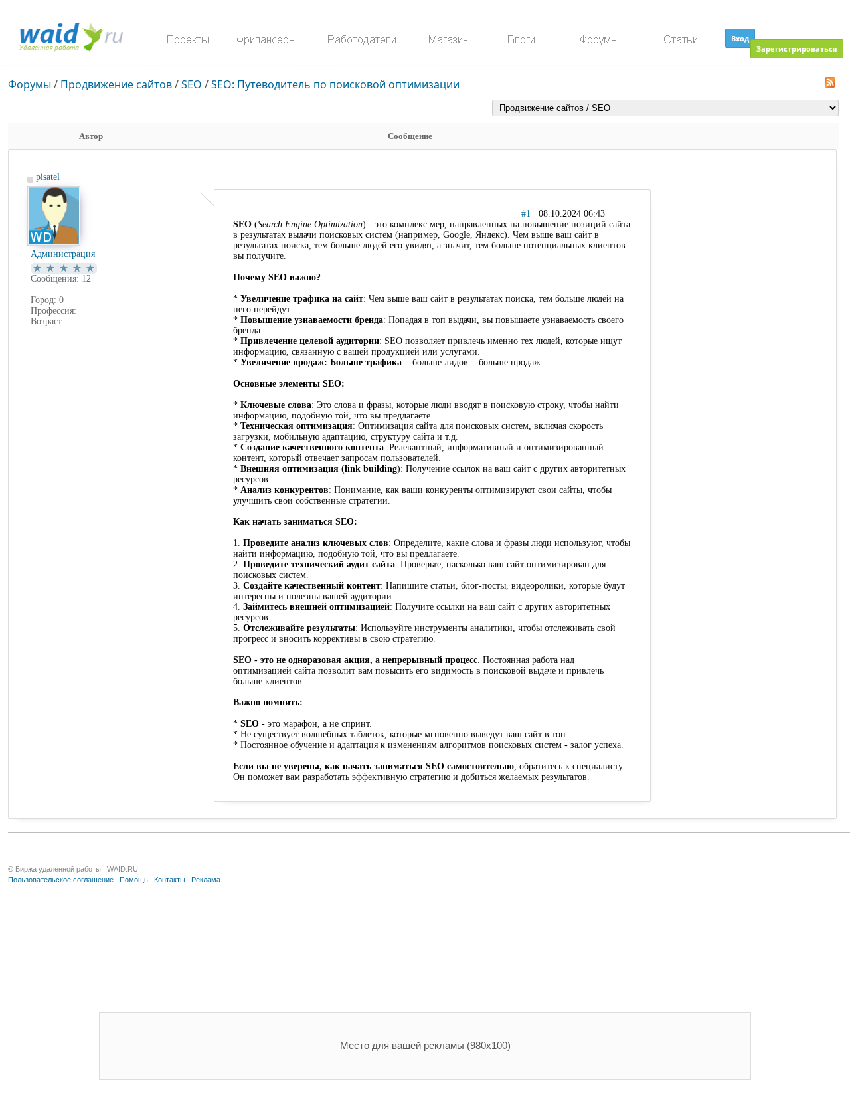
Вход (740, 38)
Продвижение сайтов (116, 84)
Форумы (29, 84)
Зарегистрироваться (796, 49)
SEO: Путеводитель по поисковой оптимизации (335, 84)
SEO (191, 84)
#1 (526, 214)
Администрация (63, 254)
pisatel (48, 177)
